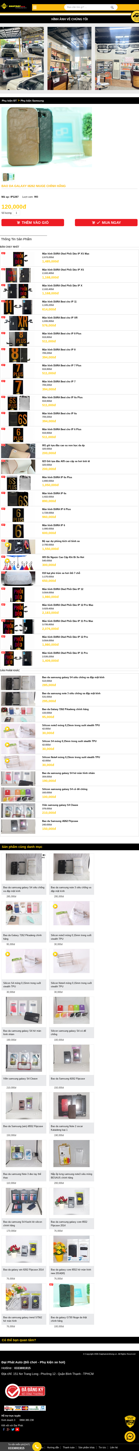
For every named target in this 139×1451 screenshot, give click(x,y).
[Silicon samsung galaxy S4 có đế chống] (18, 794)
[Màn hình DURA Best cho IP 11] (18, 307)
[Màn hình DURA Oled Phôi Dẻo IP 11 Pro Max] (18, 626)
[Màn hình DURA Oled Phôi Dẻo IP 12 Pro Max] (18, 610)
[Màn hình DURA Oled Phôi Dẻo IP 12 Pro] (18, 642)
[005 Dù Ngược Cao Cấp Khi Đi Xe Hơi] (18, 562)
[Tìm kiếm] (112, 7)
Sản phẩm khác (86, 1447)
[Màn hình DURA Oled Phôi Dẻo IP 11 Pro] (18, 658)
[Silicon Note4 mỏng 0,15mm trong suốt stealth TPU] (18, 762)
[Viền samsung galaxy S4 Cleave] (18, 810)
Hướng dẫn (53, 1447)
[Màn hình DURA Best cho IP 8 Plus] (18, 339)
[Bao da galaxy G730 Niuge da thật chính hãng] (71, 1295)
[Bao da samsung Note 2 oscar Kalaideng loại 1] (71, 1105)
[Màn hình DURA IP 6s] (18, 498)
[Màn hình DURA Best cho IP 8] (18, 355)
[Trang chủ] (14, 6)
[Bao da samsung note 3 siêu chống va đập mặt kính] (18, 698)
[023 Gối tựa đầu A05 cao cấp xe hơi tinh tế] (18, 466)
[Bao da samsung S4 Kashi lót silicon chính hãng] (24, 1201)
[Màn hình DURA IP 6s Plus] (18, 482)
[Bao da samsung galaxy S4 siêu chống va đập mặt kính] (18, 682)
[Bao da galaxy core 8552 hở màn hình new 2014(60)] (71, 1249)
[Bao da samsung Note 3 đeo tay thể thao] (24, 1153)
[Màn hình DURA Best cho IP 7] (18, 386)
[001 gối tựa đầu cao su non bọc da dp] (18, 450)
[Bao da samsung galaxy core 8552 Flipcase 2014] (71, 1201)
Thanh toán (69, 1447)
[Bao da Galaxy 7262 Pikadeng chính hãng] (18, 714)
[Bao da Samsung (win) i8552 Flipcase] (24, 1105)
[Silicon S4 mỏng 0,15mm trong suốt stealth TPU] (18, 746)
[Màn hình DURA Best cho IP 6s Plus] (18, 402)
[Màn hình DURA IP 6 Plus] (18, 514)
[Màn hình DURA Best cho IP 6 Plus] (18, 434)
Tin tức (102, 1447)
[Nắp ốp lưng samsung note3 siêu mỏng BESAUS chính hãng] (71, 1153)
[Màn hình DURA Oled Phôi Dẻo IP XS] (18, 275)
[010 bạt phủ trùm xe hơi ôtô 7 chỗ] (18, 578)
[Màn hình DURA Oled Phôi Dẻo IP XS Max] (18, 259)
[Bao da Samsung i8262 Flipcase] (18, 826)
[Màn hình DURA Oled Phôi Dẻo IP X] (18, 291)
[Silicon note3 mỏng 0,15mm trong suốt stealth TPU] (18, 730)
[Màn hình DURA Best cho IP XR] (18, 323)
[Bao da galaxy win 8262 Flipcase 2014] (24, 1249)
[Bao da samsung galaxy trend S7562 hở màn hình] (24, 1296)
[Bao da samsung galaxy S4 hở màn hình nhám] (18, 778)
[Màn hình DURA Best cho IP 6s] (18, 418)
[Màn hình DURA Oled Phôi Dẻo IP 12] (18, 594)
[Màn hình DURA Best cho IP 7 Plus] (18, 371)
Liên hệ (114, 1447)
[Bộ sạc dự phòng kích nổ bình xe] (18, 546)
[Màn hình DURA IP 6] (18, 530)
